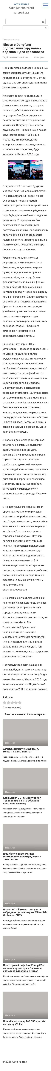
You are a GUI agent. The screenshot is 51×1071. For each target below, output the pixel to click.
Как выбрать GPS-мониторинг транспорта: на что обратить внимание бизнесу (22, 800)
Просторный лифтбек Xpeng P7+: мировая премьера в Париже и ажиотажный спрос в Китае (24, 968)
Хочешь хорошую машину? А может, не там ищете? (21, 750)
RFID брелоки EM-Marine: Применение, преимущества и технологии (22, 856)
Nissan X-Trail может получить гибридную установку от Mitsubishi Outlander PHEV (25, 912)
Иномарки (39, 57)
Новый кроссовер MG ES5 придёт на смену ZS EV (24, 1023)
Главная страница (11, 39)
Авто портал (21, 4)
